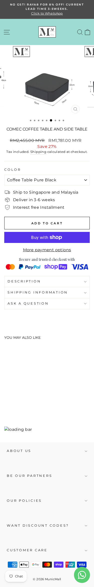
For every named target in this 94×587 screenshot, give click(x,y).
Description (24, 281)
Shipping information (38, 292)
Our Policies (24, 500)
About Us (19, 451)
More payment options (47, 249)
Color (12, 170)
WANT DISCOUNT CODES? (38, 525)
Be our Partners (29, 476)
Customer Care (27, 550)
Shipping (38, 152)
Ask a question (28, 303)
